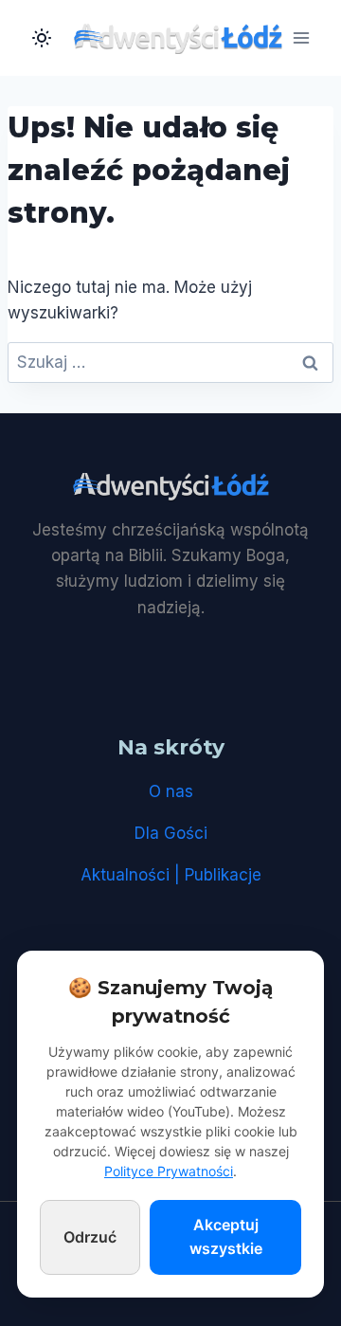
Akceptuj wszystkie (225, 1237)
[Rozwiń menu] (300, 37)
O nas (171, 791)
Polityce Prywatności (168, 1171)
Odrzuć (90, 1236)
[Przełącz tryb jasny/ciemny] (42, 38)
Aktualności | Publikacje (171, 874)
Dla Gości (171, 833)
